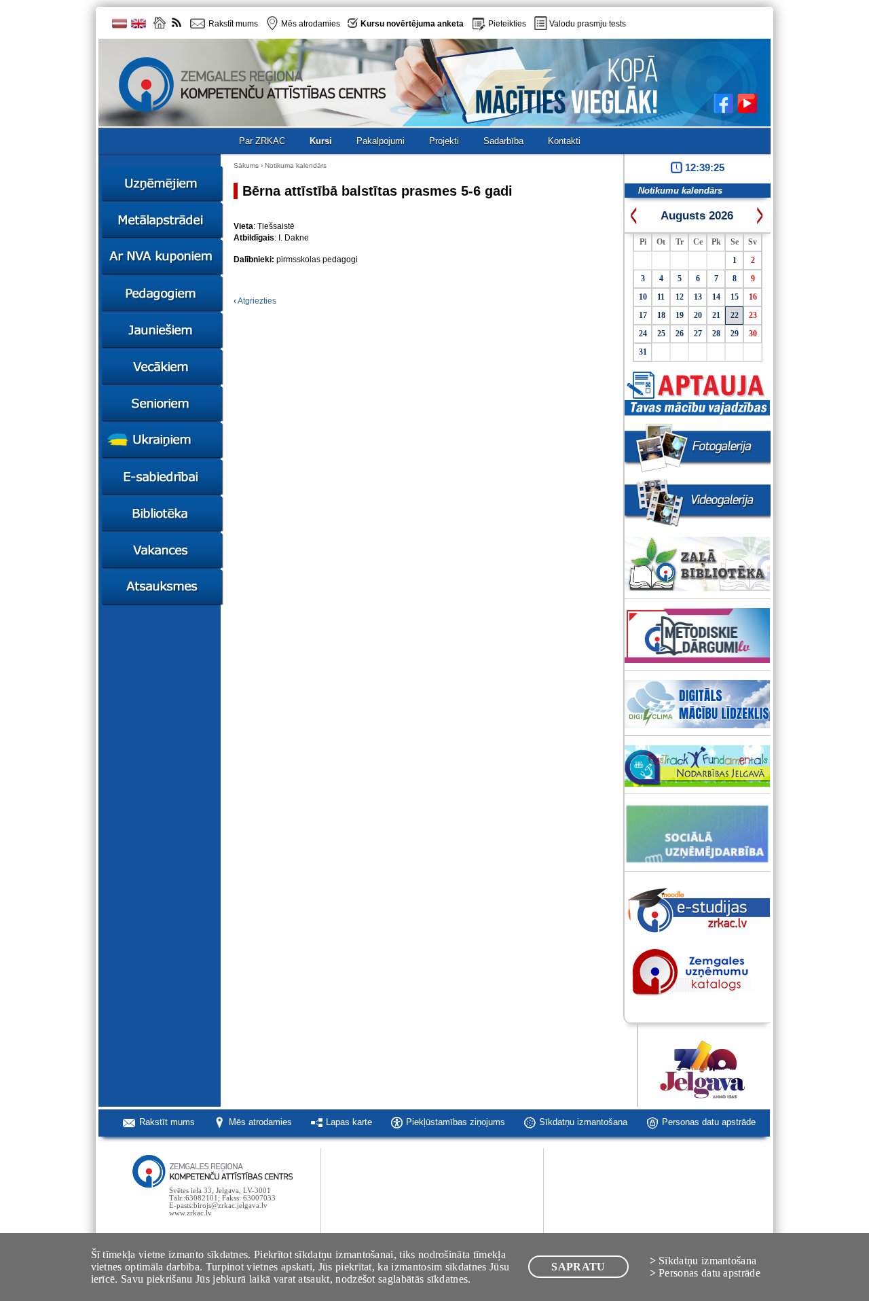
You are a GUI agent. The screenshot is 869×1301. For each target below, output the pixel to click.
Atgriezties (255, 301)
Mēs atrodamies (260, 1122)
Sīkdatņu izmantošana (583, 1122)
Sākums (246, 165)
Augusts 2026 (697, 215)
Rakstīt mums (167, 1122)
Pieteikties (507, 24)
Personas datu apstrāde (709, 1122)
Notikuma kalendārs (296, 165)
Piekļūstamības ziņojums (455, 1122)
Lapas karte (349, 1122)
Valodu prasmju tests (587, 24)
